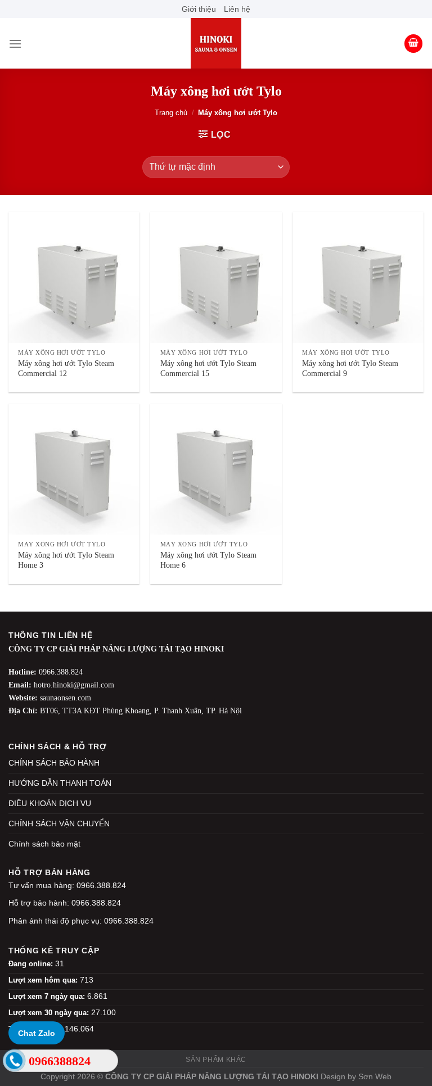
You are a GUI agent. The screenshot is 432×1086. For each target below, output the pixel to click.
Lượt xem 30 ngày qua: (49, 1012)
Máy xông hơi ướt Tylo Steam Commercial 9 (350, 368)
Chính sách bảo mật (44, 843)
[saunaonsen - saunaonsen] (216, 43)
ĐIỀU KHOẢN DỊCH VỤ (49, 803)
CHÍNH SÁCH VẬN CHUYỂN (59, 823)
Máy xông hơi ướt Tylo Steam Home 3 (66, 560)
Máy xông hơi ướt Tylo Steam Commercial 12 (66, 368)
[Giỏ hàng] (413, 43)
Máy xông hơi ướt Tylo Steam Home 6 (208, 560)
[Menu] (15, 43)
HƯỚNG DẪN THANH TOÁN (59, 783)
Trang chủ (171, 112)
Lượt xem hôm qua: (44, 980)
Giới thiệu (199, 8)
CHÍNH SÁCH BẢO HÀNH (54, 762)
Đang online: (31, 964)
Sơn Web (375, 1076)
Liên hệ (237, 8)
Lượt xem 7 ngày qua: (47, 996)
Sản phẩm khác (216, 1060)
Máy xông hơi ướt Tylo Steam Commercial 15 (208, 368)
